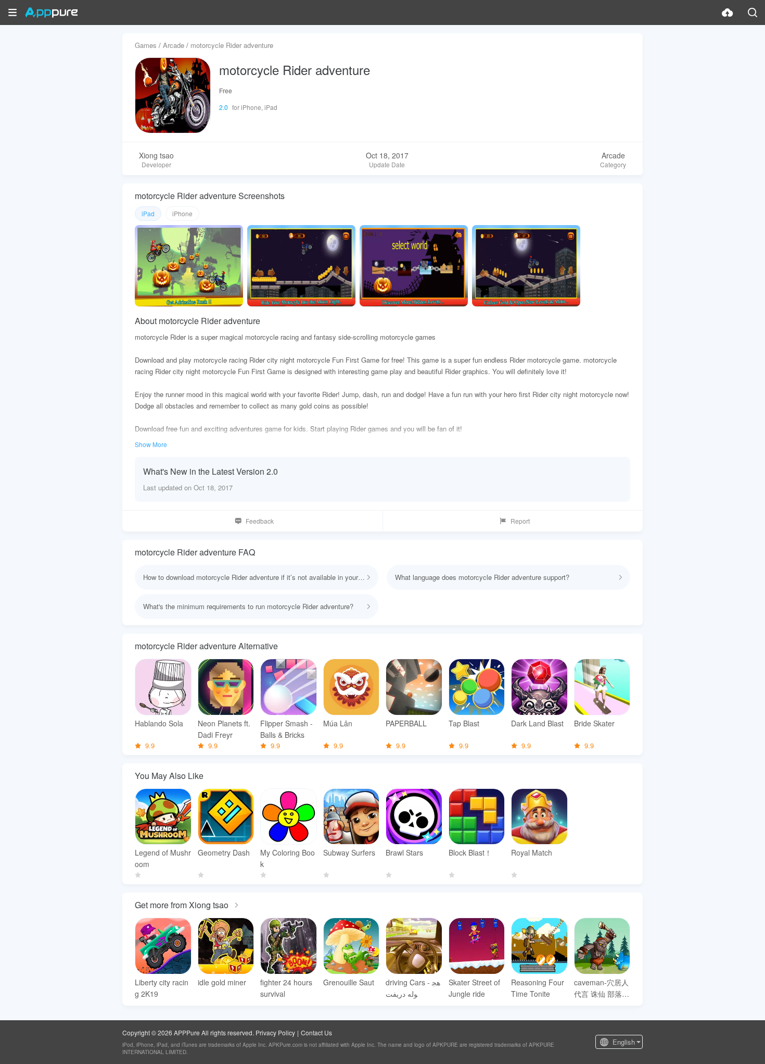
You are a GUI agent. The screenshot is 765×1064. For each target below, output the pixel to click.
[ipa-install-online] (727, 12)
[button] (12, 12)
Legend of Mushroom (163, 858)
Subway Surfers (349, 852)
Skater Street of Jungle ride (474, 988)
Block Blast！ (470, 852)
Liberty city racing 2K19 (161, 988)
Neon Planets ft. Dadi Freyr (224, 729)
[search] (752, 12)
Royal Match (531, 852)
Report (520, 520)
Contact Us (316, 1032)
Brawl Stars (404, 852)
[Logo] (51, 12)
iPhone (182, 213)
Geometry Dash (224, 852)
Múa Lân (337, 723)
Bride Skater (594, 723)
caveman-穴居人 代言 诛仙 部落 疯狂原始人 (601, 988)
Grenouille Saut (348, 982)
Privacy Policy (275, 1032)
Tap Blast (464, 723)
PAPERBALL (406, 723)
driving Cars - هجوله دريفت (413, 988)
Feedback (260, 520)
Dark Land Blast (537, 723)
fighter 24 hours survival (286, 988)
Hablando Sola (159, 723)
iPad (148, 213)
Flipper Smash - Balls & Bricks (286, 729)
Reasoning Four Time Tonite (537, 988)
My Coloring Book (287, 858)
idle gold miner (222, 982)
